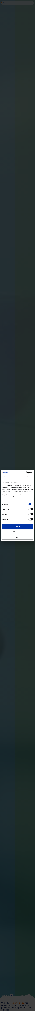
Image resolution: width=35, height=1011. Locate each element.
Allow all (17, 526)
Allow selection (17, 532)
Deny (17, 537)
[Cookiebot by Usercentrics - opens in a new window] (26, 472)
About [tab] (29, 477)
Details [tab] (18, 477)
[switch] (30, 509)
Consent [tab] (6, 477)
